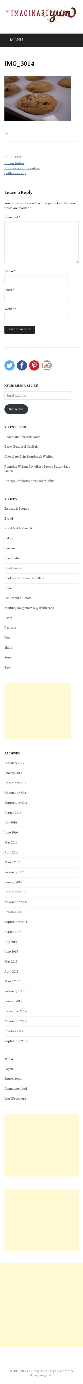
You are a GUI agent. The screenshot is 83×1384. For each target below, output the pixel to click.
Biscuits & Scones (16, 509)
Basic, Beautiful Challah (21, 447)
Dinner (9, 588)
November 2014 (15, 1021)
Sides (8, 648)
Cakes (8, 538)
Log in (8, 1069)
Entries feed (12, 1079)
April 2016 (11, 853)
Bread (8, 519)
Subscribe (16, 409)
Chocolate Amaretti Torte (22, 437)
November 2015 (15, 902)
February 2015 (14, 991)
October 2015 (13, 912)
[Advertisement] (37, 711)
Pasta (8, 618)
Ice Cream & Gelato (18, 598)
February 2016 (14, 872)
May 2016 (10, 843)
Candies (9, 548)
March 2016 (12, 862)
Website (10, 309)
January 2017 (13, 773)
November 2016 (15, 793)
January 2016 (13, 882)
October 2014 (13, 1031)
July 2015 (10, 942)
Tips (7, 668)
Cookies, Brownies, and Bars (24, 578)
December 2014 (15, 1011)
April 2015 (11, 972)
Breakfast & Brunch (18, 528)
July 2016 (10, 823)
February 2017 (14, 763)
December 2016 (15, 783)
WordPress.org (15, 1099)
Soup (8, 658)
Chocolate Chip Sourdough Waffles (28, 457)
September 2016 (15, 803)
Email (9, 290)
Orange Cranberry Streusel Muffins (29, 481)
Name (9, 271)
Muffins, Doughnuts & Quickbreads (29, 608)
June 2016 (11, 833)
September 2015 (15, 922)
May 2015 (10, 962)
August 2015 (12, 932)
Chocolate (11, 558)
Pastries (10, 628)
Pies (7, 638)
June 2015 (11, 952)
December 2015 (15, 892)
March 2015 (12, 981)
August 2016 (12, 813)
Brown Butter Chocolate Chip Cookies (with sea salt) (22, 168)
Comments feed (15, 1089)
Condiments (12, 568)
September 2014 (15, 1041)
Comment (12, 217)
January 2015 (13, 1001)
